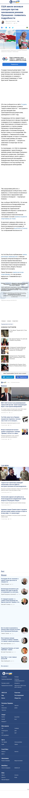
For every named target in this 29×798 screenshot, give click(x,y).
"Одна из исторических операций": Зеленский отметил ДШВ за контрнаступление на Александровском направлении (14, 484)
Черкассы (3, 710)
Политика (17, 692)
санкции (9, 321)
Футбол (3, 716)
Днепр (15, 707)
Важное (4, 386)
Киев (2, 705)
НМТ (15, 732)
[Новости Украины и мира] (3, 382)
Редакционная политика (6, 324)
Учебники (16, 728)
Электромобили (18, 742)
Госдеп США (15, 321)
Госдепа (23, 104)
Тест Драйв (4, 742)
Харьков (16, 705)
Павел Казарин (5, 584)
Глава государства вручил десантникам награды (13, 502)
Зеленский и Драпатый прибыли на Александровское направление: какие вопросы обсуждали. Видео (13, 498)
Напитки (16, 751)
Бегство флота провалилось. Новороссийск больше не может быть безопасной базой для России (10, 629)
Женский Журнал (5, 779)
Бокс (15, 719)
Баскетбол (16, 716)
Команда (16, 676)
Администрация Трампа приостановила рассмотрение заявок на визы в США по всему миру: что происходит (14, 511)
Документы (17, 683)
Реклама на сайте (5, 683)
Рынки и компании (5, 760)
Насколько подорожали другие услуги (10, 423)
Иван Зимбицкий (5, 661)
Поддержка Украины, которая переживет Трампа (10, 648)
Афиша (3, 775)
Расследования (19, 695)
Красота (3, 777)
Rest (2, 571)
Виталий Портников (6, 652)
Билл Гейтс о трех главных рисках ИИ (9, 657)
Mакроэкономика (18, 760)
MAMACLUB (17, 767)
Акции (2, 744)
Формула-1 (3, 721)
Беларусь (4, 321)
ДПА (15, 730)
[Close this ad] (28, 790)
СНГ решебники (5, 735)
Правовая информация (6, 679)
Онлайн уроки (4, 730)
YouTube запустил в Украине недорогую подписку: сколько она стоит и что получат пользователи (11, 419)
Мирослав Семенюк (11, 21)
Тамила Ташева (5, 633)
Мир (18, 21)
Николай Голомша (5, 604)
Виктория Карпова (6, 643)
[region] (14, 92)
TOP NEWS (5, 466)
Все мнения (4, 666)
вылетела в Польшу (20, 228)
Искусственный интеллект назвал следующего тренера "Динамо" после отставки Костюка (10, 431)
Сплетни (16, 775)
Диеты (3, 753)
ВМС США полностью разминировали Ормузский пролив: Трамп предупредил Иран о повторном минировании (14, 404)
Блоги (3, 698)
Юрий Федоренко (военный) (8, 594)
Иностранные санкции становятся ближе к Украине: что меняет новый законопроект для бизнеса (10, 639)
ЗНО (2, 732)
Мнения (3, 575)
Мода (15, 777)
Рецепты (3, 751)
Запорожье (4, 707)
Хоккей (3, 719)
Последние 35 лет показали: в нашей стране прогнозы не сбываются (9, 580)
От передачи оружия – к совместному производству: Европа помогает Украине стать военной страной (10, 600)
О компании (4, 676)
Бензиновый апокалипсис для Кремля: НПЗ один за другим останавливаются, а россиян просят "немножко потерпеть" (10, 590)
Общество (17, 698)
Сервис (16, 744)
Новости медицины (5, 767)
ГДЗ (2, 728)
